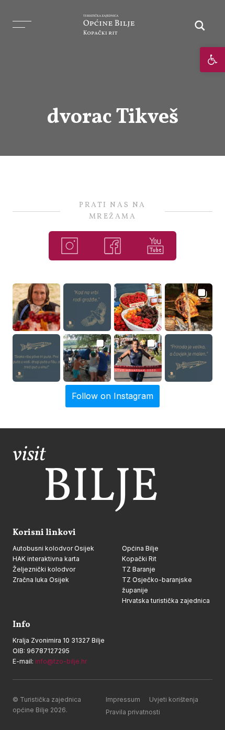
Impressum (123, 699)
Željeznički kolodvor (44, 569)
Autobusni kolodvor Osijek (53, 548)
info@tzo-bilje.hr (61, 661)
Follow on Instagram (112, 396)
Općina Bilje (140, 548)
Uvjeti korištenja (173, 699)
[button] (212, 59)
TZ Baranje (138, 569)
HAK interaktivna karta (46, 559)
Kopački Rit (139, 559)
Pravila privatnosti (133, 712)
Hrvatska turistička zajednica (166, 600)
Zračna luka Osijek (41, 580)
